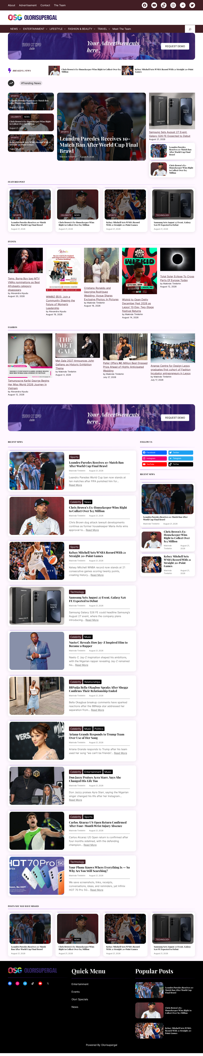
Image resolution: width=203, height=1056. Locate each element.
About (11, 5)
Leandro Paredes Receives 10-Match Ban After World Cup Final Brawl (29, 101)
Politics (99, 728)
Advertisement (28, 5)
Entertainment (92, 771)
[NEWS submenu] (20, 29)
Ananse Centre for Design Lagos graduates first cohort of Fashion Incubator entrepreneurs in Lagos (170, 369)
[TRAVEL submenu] (109, 29)
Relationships (92, 681)
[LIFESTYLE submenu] (65, 29)
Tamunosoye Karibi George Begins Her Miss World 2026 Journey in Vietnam (28, 384)
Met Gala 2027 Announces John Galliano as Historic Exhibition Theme (75, 364)
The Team (60, 5)
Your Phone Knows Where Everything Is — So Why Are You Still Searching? (99, 869)
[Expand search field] (190, 29)
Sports (15, 96)
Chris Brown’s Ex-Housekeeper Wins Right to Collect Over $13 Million (30, 122)
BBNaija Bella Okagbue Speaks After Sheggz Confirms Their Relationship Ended (98, 689)
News (27, 117)
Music (87, 636)
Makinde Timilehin (68, 157)
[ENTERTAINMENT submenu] (46, 29)
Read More (75, 485)
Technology (162, 215)
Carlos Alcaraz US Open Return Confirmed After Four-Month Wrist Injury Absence (98, 824)
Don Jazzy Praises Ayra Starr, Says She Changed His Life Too (95, 779)
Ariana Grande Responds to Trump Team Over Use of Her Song (96, 736)
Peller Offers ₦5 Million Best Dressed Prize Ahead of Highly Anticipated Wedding (125, 366)
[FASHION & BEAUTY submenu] (94, 29)
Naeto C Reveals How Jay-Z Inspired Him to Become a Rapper (98, 644)
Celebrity (16, 117)
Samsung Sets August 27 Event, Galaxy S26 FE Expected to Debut (163, 70)
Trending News (32, 83)
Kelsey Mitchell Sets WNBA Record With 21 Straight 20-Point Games (91, 70)
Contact (45, 5)
